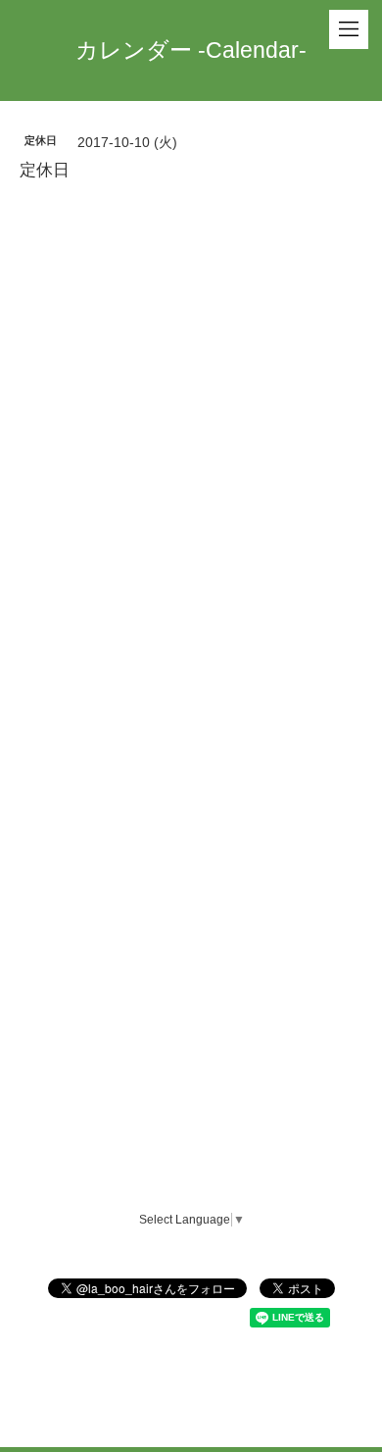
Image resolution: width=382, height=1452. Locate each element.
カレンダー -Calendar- (191, 50)
